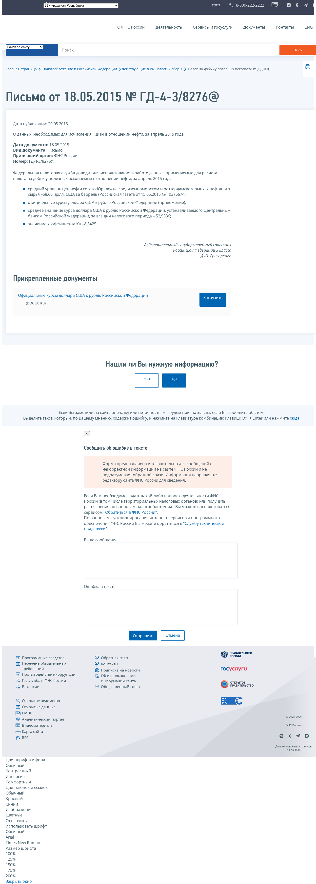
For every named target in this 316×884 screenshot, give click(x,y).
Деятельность (169, 27)
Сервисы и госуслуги (213, 27)
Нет (146, 378)
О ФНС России (131, 27)
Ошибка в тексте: (100, 586)
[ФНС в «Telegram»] (305, 5)
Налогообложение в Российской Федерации (79, 69)
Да (174, 378)
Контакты (285, 27)
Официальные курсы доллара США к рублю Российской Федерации (83, 295)
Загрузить (212, 297)
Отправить (143, 635)
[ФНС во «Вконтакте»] (289, 5)
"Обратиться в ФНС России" (130, 512)
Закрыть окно (19, 881)
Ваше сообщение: (101, 540)
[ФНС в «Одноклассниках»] (297, 5)
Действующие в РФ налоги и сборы (152, 69)
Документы (254, 27)
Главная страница (21, 69)
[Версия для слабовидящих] (217, 5)
